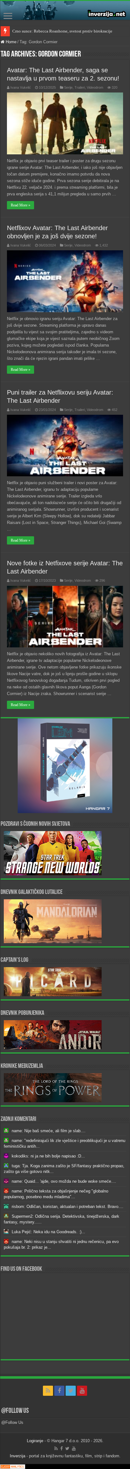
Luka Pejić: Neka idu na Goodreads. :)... (48, 1231)
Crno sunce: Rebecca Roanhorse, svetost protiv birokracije (62, 31)
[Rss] (48, 1391)
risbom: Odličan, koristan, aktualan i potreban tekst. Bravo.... (67, 1206)
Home (10, 41)
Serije (68, 87)
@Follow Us (15, 1411)
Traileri (79, 87)
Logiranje (35, 1440)
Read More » (20, 205)
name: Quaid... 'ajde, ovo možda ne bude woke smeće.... (64, 1181)
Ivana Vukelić (20, 87)
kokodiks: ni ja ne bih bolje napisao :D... (48, 1156)
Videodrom (95, 87)
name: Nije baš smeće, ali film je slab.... (49, 1130)
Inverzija (17, 1456)
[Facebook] (59, 1391)
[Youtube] (82, 1391)
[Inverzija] (65, 10)
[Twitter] (71, 1391)
